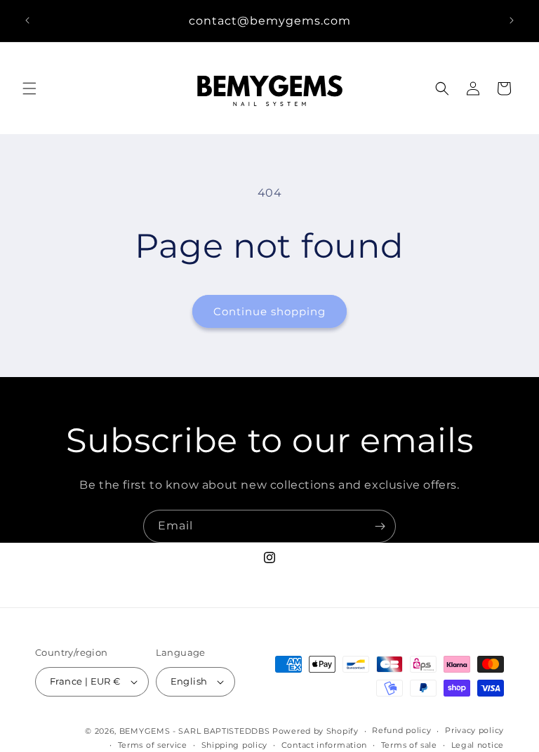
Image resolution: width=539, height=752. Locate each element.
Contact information (324, 745)
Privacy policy (474, 730)
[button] (29, 88)
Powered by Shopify (315, 731)
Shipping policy (234, 745)
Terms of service (152, 745)
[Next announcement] (511, 20)
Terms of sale (409, 745)
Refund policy (401, 730)
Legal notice (477, 745)
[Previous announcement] (27, 20)
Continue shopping (269, 311)
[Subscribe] (379, 526)
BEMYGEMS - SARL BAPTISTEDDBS (194, 731)
